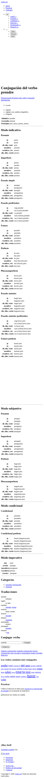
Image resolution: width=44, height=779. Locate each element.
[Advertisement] (22, 61)
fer (23, 671)
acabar (25, 669)
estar (19, 672)
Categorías (5, 647)
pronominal (26, 653)
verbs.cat (4, 2)
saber (8, 671)
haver (31, 676)
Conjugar (27, 642)
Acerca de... (10, 766)
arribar (20, 669)
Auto (12, 36)
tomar (14, 607)
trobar (7, 676)
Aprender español (7, 750)
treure (13, 672)
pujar (12, 676)
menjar (38, 672)
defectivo (4, 655)
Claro (13, 31)
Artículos (9, 10)
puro (12, 653)
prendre (8, 616)
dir (10, 669)
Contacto (9, 770)
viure (37, 676)
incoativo (17, 653)
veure (39, 668)
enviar (34, 669)
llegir (2, 676)
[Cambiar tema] (7, 29)
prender (8, 607)
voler (3, 679)
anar (27, 665)
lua (8, 633)
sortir (33, 672)
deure (3, 672)
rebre (2, 669)
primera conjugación (8, 651)
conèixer (23, 676)
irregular (9, 587)
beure (30, 669)
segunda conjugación (13, 585)
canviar (39, 666)
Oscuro (13, 34)
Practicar (9, 8)
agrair (18, 676)
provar (14, 669)
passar (6, 669)
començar (16, 666)
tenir (28, 672)
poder (4, 665)
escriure (33, 666)
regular (33, 653)
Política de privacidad (14, 768)
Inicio (8, 6)
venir (10, 665)
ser (23, 665)
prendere (9, 620)
